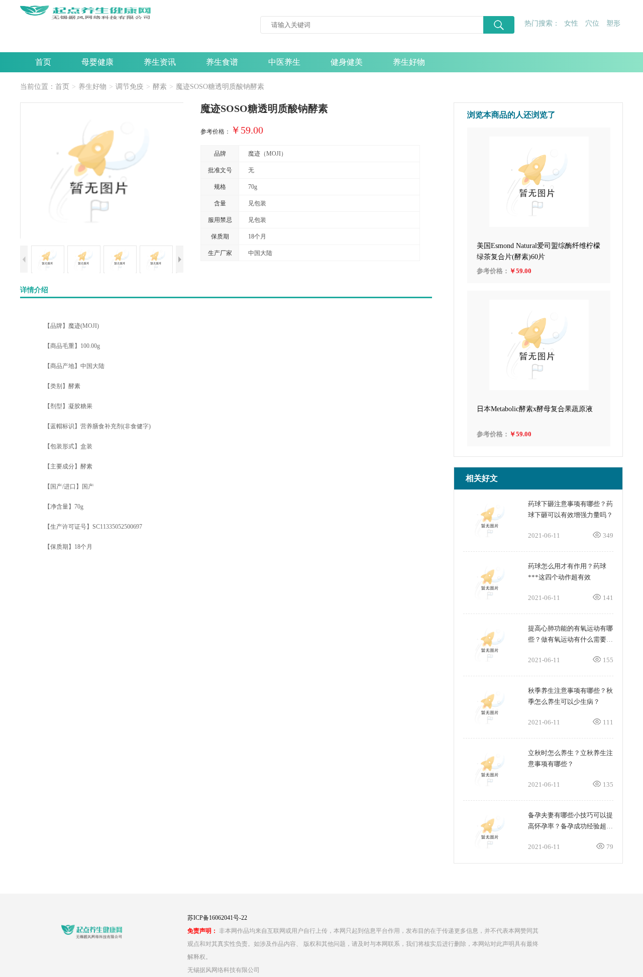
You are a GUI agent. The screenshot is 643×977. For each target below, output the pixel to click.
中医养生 (284, 62)
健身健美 (347, 62)
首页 (43, 62)
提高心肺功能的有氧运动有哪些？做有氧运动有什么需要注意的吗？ (570, 639)
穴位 (592, 23)
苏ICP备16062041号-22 (217, 917)
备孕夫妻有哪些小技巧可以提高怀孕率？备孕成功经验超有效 (570, 826)
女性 (571, 23)
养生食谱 (222, 62)
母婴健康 (97, 62)
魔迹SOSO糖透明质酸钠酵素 (220, 86)
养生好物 (409, 62)
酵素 (160, 86)
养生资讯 (160, 62)
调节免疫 (130, 86)
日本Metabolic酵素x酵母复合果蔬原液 (535, 409)
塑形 (613, 23)
